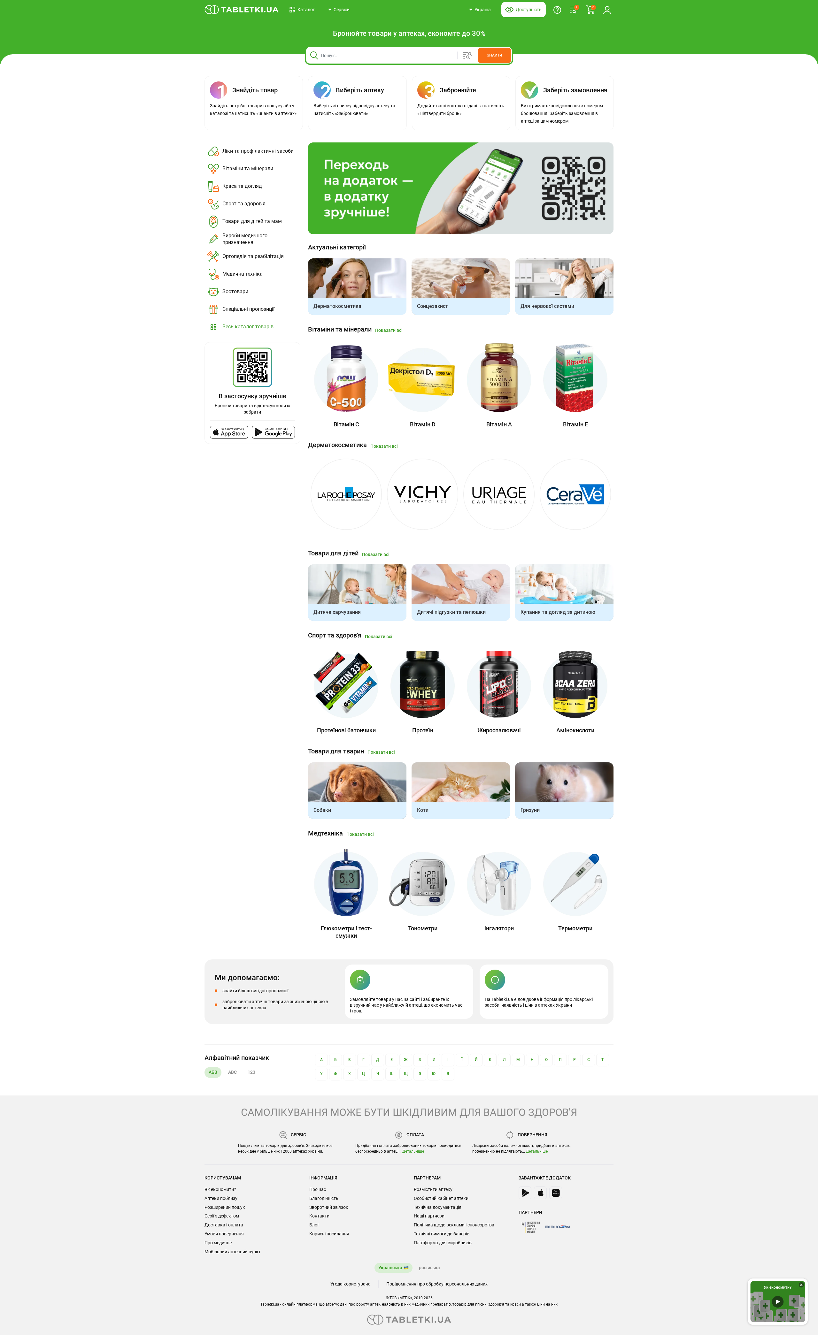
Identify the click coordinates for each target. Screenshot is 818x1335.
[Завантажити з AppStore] (229, 432)
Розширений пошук (224, 1207)
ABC (232, 1072)
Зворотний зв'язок (328, 1207)
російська (429, 1267)
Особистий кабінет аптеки (441, 1198)
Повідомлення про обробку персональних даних (437, 1283)
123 (251, 1072)
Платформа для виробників (443, 1242)
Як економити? (220, 1189)
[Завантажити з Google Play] (273, 432)
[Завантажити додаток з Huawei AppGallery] (555, 1192)
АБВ (213, 1072)
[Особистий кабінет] (607, 9)
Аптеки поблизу (220, 1198)
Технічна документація (437, 1207)
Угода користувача (350, 1283)
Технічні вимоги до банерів (441, 1233)
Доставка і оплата (223, 1224)
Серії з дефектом (221, 1215)
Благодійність (323, 1198)
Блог (314, 1224)
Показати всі (389, 330)
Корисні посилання (329, 1233)
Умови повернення (224, 1233)
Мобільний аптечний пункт (232, 1251)
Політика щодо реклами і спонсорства (454, 1224)
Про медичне (218, 1242)
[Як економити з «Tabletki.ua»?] (557, 9)
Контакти (319, 1215)
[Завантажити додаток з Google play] (525, 1192)
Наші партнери (429, 1215)
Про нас (317, 1189)
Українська (390, 1267)
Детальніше (413, 1151)
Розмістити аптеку (433, 1189)
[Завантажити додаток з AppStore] (540, 1192)
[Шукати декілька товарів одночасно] (470, 55)
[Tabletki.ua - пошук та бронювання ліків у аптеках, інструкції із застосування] (241, 9)
